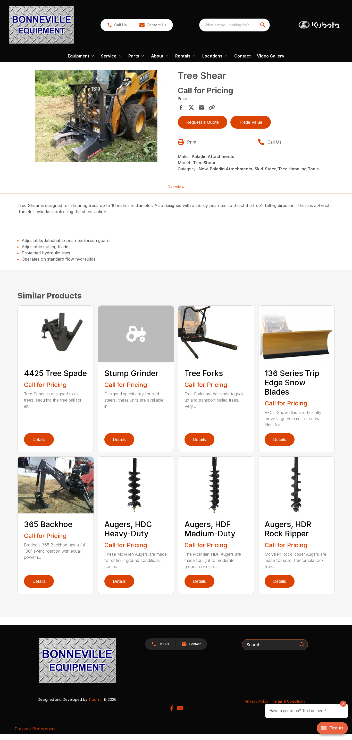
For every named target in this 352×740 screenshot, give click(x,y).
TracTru (95, 699)
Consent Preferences (35, 728)
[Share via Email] (201, 107)
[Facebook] (172, 708)
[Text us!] (332, 728)
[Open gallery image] (96, 116)
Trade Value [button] (250, 122)
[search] (263, 25)
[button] (117, 25)
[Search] (301, 644)
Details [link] (38, 439)
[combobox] (234, 25)
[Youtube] (180, 708)
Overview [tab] (176, 187)
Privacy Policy (257, 701)
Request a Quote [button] (202, 122)
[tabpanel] (96, 117)
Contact (242, 56)
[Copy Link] (212, 107)
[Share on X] (191, 107)
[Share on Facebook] (181, 107)
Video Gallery (270, 56)
